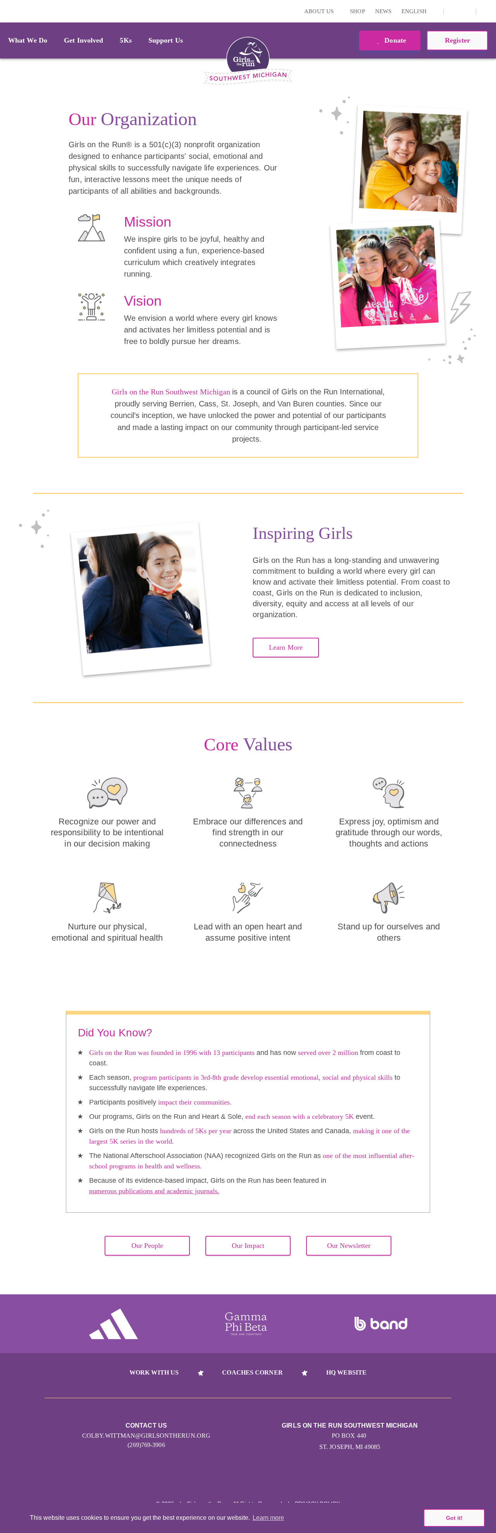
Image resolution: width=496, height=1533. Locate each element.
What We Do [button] (27, 40)
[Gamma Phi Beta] (246, 1324)
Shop (357, 11)
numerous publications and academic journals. (154, 1191)
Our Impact (248, 1245)
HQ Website (346, 1372)
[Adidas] (113, 1324)
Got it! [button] (454, 1518)
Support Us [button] (165, 40)
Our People (147, 1245)
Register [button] (457, 40)
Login (7, 11)
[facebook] (465, 11)
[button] (486, 11)
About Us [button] (319, 11)
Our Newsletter (348, 1245)
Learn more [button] (268, 1517)
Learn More (286, 647)
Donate (394, 40)
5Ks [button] (125, 40)
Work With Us (154, 1372)
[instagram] (453, 11)
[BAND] (381, 1324)
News (383, 11)
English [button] (414, 11)
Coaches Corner (252, 1372)
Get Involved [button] (83, 40)
